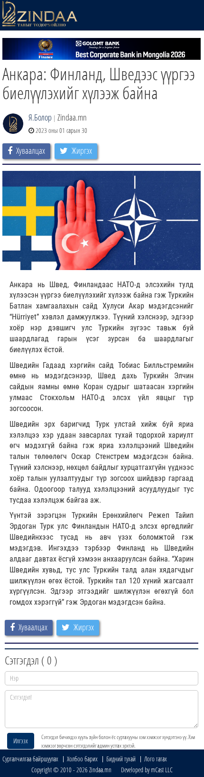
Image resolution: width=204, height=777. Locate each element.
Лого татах (155, 758)
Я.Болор (40, 117)
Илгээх (20, 740)
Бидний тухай (121, 758)
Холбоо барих (82, 758)
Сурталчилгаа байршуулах (30, 758)
